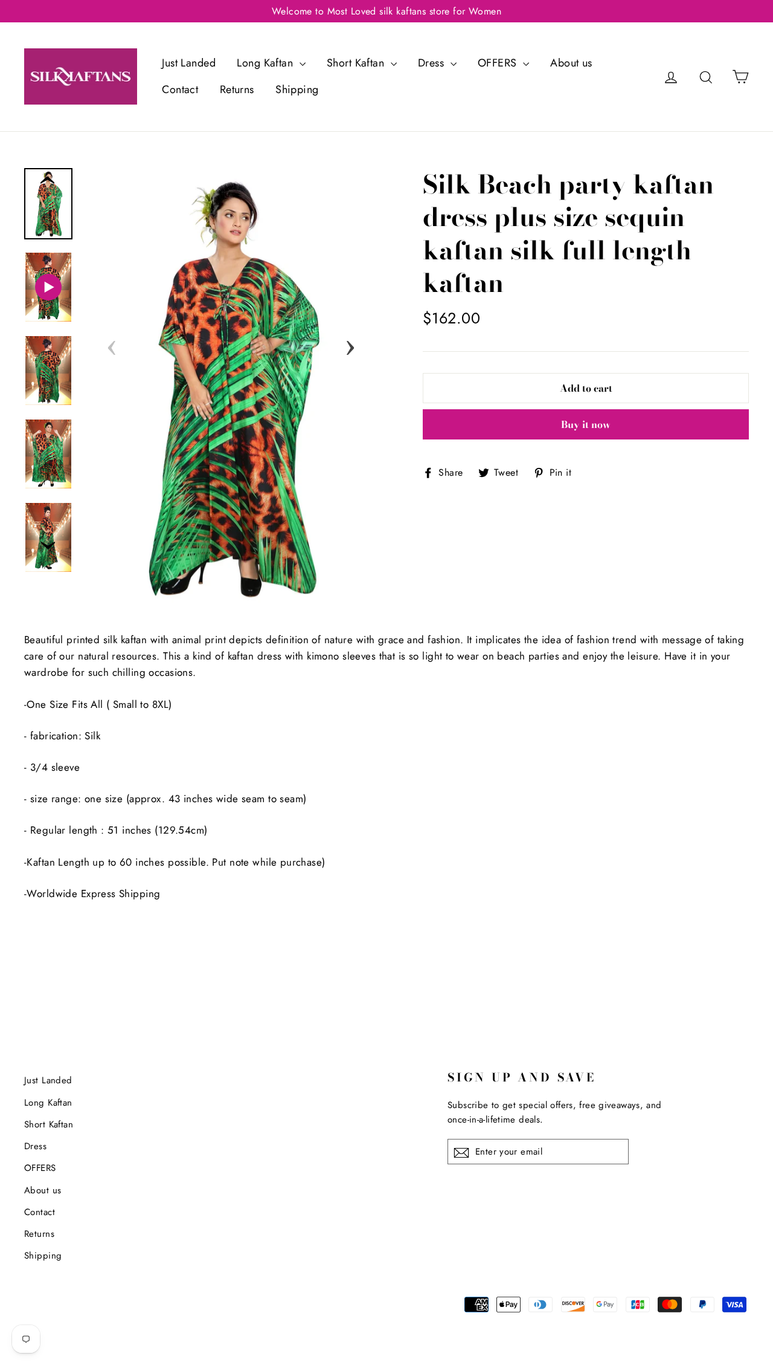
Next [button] (350, 344)
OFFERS (499, 63)
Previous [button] (112, 344)
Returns (237, 89)
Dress (432, 63)
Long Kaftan (266, 63)
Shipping (296, 89)
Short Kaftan (357, 63)
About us (571, 63)
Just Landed (189, 63)
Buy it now (586, 424)
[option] (231, 388)
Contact (180, 89)
